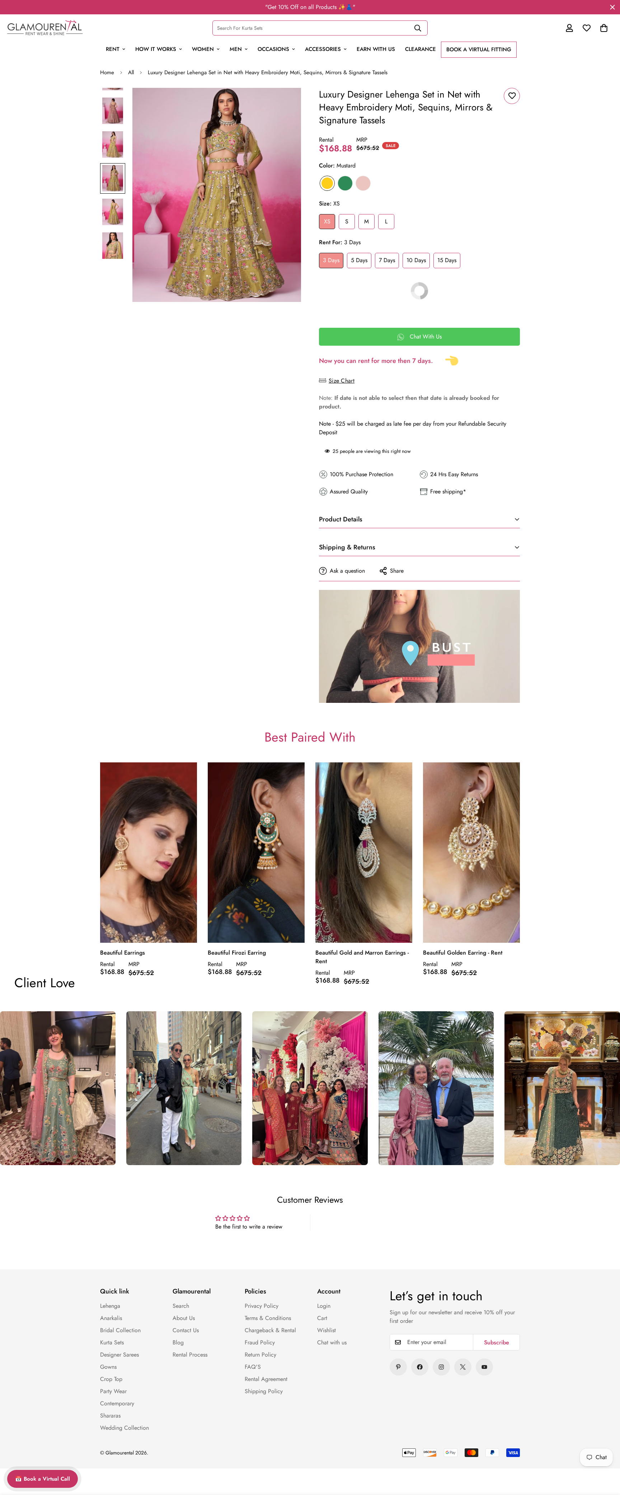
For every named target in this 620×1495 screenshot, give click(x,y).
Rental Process (190, 1354)
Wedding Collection (124, 1428)
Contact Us (186, 1330)
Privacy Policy (261, 1306)
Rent (112, 49)
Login (323, 1306)
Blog (178, 1342)
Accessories (323, 49)
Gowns (108, 1367)
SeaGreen (345, 183)
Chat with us (332, 1342)
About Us (184, 1318)
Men (236, 49)
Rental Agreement (266, 1379)
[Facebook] (419, 1367)
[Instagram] (441, 1367)
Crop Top (111, 1379)
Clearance (420, 49)
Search (181, 1306)
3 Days (331, 260)
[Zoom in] (286, 103)
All (131, 72)
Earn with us (376, 49)
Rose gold (363, 183)
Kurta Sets (112, 1342)
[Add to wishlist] (512, 96)
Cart (322, 1318)
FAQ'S (253, 1367)
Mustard (327, 183)
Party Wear (113, 1391)
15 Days (446, 260)
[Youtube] (484, 1367)
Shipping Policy (264, 1391)
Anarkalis (111, 1318)
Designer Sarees (119, 1354)
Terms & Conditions (268, 1318)
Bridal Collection (120, 1330)
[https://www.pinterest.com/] (398, 1367)
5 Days (359, 260)
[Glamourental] (44, 28)
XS (327, 221)
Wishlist (326, 1330)
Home (107, 72)
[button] (603, 28)
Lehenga (110, 1306)
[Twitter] (462, 1367)
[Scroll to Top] (599, 1440)
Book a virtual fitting (478, 49)
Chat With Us (426, 336)
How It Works (155, 49)
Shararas (110, 1415)
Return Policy (260, 1354)
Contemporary (117, 1403)
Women (203, 49)
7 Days (387, 260)
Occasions (273, 49)
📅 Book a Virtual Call (42, 1479)
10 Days (416, 260)
